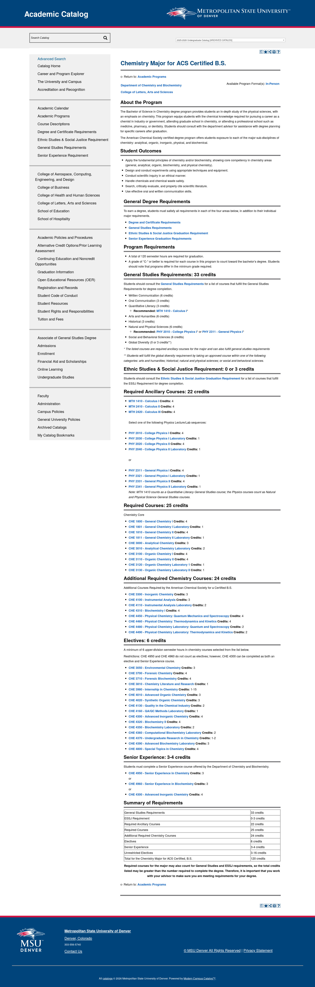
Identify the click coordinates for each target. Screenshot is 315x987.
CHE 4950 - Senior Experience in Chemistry (159, 773)
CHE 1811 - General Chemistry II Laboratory (159, 537)
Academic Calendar (53, 107)
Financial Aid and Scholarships (62, 361)
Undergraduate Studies (56, 376)
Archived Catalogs (52, 427)
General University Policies (59, 419)
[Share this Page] (270, 52)
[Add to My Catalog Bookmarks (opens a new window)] (265, 52)
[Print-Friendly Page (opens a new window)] (274, 52)
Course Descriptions (54, 123)
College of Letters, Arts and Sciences (67, 202)
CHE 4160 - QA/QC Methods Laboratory (156, 711)
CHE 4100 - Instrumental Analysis (152, 600)
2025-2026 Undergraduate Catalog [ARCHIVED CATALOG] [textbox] (204, 40)
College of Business (53, 187)
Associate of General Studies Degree (67, 337)
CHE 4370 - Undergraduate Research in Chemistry (164, 738)
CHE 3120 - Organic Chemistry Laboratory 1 (159, 564)
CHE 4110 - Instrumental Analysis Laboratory (160, 605)
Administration (49, 403)
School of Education (53, 210)
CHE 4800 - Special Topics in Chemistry (156, 749)
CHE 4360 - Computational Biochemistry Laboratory (165, 732)
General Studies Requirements (62, 147)
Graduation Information (56, 271)
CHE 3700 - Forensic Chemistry (150, 673)
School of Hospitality (54, 218)
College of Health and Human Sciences (69, 195)
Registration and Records (58, 287)
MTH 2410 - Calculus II (144, 406)
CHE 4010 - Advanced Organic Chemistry (157, 695)
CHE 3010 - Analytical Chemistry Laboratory (159, 548)
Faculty (43, 395)
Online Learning (50, 369)
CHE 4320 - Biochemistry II (147, 722)
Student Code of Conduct (58, 295)
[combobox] (230, 40)
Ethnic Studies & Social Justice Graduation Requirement (168, 233)
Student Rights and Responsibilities (66, 311)
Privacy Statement (258, 950)
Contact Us (73, 951)
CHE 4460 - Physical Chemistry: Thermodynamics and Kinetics (173, 621)
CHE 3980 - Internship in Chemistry (153, 689)
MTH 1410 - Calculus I (172, 311)
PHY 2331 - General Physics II (149, 481)
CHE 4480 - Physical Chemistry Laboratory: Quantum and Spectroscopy (179, 627)
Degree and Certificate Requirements (67, 131)
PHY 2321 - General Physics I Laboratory (157, 476)
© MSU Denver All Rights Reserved (212, 950)
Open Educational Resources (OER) (66, 279)
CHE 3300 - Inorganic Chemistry (151, 594)
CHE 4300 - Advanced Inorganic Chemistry (158, 716)
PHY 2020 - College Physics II (149, 444)
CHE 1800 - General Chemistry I (151, 521)
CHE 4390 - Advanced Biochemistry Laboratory (162, 743)
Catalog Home (49, 65)
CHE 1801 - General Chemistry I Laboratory (159, 527)
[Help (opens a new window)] (278, 52)
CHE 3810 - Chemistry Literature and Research (161, 684)
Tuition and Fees (50, 318)
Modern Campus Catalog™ (199, 978)
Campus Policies (51, 411)
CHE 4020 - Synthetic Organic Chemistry (157, 700)
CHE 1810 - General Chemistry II (151, 532)
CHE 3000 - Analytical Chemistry (151, 543)
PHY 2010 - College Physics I (177, 331)
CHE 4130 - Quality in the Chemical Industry (159, 705)
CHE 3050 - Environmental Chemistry (155, 668)
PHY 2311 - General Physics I (222, 331)
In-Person (272, 83)
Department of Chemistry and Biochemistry (151, 85)
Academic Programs (54, 115)
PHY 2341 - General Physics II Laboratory (157, 486)
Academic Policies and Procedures (65, 237)
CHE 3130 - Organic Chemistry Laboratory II (159, 570)
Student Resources (53, 303)
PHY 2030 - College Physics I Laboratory (157, 438)
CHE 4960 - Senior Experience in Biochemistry (161, 784)
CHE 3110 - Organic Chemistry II (151, 559)
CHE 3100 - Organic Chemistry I (151, 554)
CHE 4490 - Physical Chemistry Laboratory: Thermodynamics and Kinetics (181, 632)
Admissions (47, 345)
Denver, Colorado (78, 938)
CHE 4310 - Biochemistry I (147, 610)
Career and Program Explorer (61, 73)
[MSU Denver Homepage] (228, 12)
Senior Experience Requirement (63, 155)
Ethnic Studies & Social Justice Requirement (73, 139)
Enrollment (46, 353)
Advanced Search (52, 58)
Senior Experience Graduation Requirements (160, 238)
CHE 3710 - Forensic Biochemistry (153, 678)
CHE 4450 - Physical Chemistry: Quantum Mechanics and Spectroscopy (179, 616)
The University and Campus (60, 81)
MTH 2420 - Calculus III (145, 412)
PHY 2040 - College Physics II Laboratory (157, 449)
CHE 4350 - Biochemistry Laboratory (154, 727)
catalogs (108, 978)
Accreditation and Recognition (61, 89)
